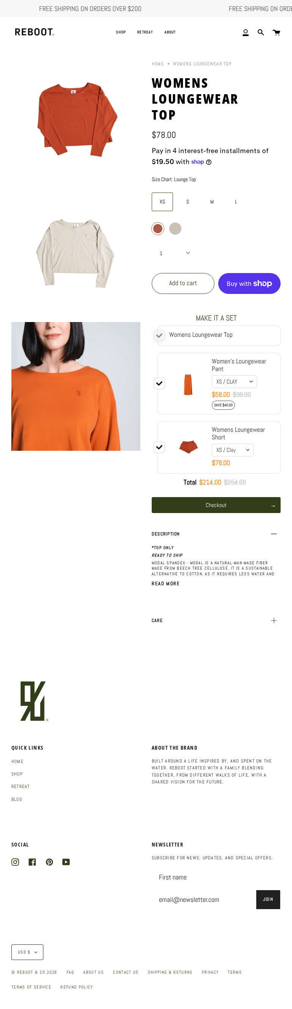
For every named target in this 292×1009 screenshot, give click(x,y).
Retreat (20, 786)
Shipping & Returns (170, 972)
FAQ (70, 972)
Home (158, 64)
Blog (16, 799)
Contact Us (125, 972)
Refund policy (76, 987)
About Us (93, 972)
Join (268, 899)
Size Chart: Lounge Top (174, 179)
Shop (17, 774)
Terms (235, 972)
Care (157, 620)
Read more (166, 583)
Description (166, 534)
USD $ (24, 952)
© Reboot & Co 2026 (34, 972)
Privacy (210, 972)
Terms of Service (31, 987)
